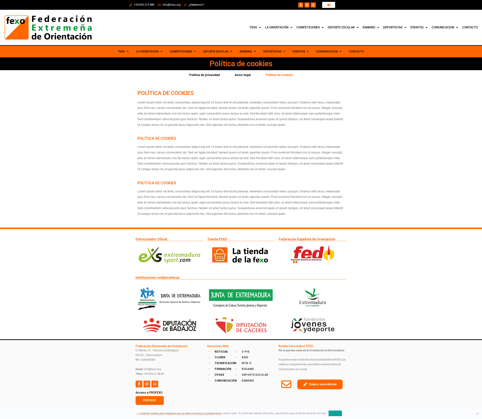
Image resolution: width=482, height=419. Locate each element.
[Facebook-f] (300, 5)
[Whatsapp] (313, 5)
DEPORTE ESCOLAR (341, 27)
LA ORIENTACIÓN (276, 27)
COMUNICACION (443, 27)
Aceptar (335, 413)
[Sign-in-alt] (329, 5)
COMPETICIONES (308, 27)
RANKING (369, 27)
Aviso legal (243, 75)
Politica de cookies (279, 75)
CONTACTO (470, 27)
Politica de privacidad (204, 75)
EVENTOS (417, 27)
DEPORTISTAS (393, 27)
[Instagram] (307, 5)
